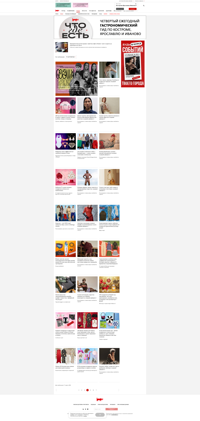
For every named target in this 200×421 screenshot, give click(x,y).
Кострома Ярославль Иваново (125, 1)
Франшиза (112, 404)
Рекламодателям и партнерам (81, 404)
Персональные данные (123, 404)
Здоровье (108, 10)
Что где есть (92, 10)
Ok (100, 414)
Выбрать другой (120, 9)
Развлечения (70, 10)
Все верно (133, 9)
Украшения (94, 14)
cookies (85, 416)
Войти (56, 1)
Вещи (61, 14)
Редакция (93, 404)
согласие (80, 414)
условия (72, 414)
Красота (84, 10)
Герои (56, 14)
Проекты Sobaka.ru (139, 1)
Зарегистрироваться (64, 1)
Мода (78, 10)
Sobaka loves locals (114, 14)
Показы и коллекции (70, 14)
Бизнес (105, 14)
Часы (100, 14)
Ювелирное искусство (84, 14)
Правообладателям (103, 404)
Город (63, 10)
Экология (101, 10)
